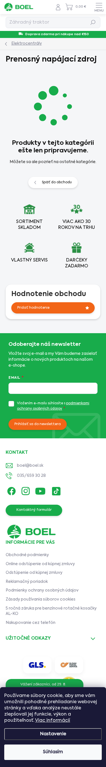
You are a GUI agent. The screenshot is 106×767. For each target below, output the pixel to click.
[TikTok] (55, 490)
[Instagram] (25, 490)
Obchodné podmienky (27, 555)
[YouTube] (40, 490)
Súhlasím (53, 752)
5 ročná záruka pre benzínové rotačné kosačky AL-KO (51, 611)
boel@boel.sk (30, 466)
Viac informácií (52, 720)
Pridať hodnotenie (33, 308)
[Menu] (99, 7)
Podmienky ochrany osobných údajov (42, 590)
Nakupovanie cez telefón (30, 623)
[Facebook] (11, 490)
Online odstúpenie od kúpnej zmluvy (40, 564)
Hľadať (93, 22)
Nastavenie (53, 734)
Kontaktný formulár (34, 510)
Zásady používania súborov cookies (40, 599)
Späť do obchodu (57, 182)
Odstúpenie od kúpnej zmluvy (34, 573)
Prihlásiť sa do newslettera (37, 424)
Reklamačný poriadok (27, 582)
